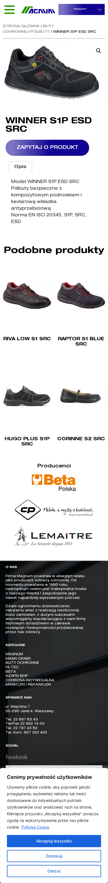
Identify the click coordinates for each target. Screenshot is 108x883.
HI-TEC (12, 667)
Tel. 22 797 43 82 (21, 728)
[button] (99, 51)
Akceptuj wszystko (54, 841)
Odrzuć (54, 871)
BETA (11, 672)
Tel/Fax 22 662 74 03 (25, 724)
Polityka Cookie (35, 827)
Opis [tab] (20, 167)
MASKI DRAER (18, 659)
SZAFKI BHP (17, 676)
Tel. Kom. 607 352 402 (26, 732)
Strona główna (21, 26)
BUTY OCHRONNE (22, 663)
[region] (54, 825)
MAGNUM (14, 654)
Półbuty (40, 32)
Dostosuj (54, 856)
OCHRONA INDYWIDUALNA (30, 680)
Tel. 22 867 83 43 (22, 719)
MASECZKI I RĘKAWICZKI (28, 684)
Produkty (80, 9)
